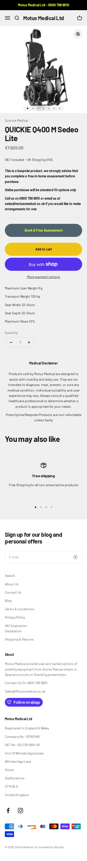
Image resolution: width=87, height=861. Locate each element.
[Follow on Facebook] (8, 810)
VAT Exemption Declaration (16, 628)
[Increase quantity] (29, 342)
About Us (12, 584)
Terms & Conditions (19, 609)
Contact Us (13, 592)
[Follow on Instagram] (20, 810)
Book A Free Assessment (44, 230)
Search (10, 576)
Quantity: (11, 333)
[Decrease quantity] (11, 342)
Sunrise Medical (16, 120)
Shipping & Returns (19, 639)
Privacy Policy (15, 617)
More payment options (43, 277)
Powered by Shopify (51, 847)
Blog (8, 600)
